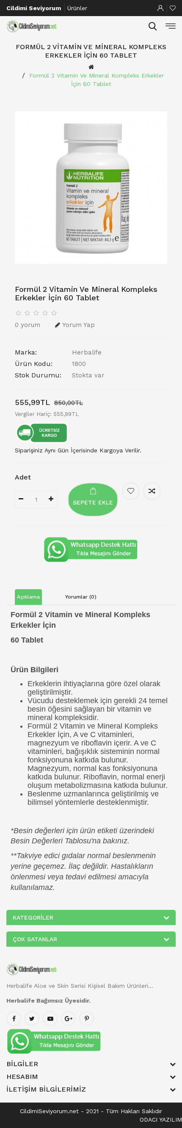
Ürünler (77, 8)
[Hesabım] (160, 8)
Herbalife (87, 352)
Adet (23, 477)
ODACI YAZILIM (161, 1119)
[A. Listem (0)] (173, 8)
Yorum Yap (78, 325)
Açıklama (28, 597)
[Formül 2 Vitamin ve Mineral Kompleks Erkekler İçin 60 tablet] (91, 187)
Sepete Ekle (93, 502)
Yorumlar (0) (81, 597)
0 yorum (27, 325)
